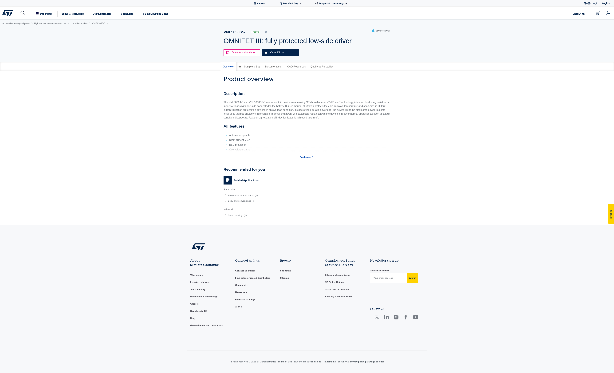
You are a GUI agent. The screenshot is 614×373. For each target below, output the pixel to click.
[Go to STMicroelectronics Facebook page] (405, 317)
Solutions (127, 13)
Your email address (379, 270)
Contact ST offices (245, 270)
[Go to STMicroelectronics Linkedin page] (386, 317)
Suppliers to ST (198, 311)
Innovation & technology (203, 296)
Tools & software (73, 13)
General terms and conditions (206, 325)
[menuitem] (264, 195)
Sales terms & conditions (307, 361)
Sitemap (284, 278)
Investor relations (199, 282)
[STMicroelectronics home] (8, 13)
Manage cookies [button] (375, 361)
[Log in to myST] (608, 13)
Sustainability (197, 289)
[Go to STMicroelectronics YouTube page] (415, 317)
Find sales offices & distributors (252, 278)
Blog (192, 318)
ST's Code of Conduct (337, 289)
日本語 (587, 3)
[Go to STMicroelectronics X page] (377, 317)
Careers (194, 303)
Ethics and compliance (337, 275)
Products (46, 13)
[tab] (228, 66)
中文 (595, 3)
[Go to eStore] (598, 13)
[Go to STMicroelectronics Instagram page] (396, 317)
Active (256, 32)
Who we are (196, 275)
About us (579, 13)
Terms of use (285, 361)
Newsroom (241, 292)
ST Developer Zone (156, 13)
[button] (22, 13)
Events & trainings (245, 299)
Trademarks (329, 361)
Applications (102, 13)
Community (241, 285)
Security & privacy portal (338, 296)
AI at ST (239, 306)
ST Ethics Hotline (334, 282)
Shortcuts (285, 270)
